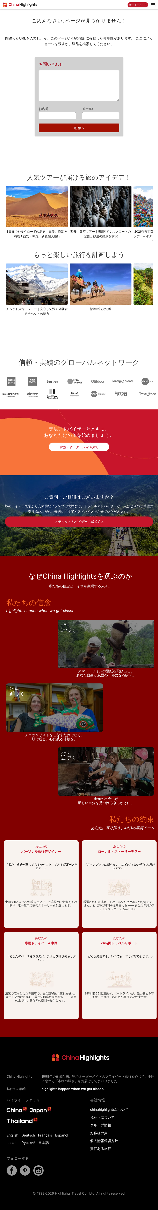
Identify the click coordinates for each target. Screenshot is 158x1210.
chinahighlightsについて (109, 1109)
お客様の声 (99, 1133)
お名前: (44, 109)
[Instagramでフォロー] (38, 1174)
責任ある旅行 (100, 1149)
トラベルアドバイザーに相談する (79, 522)
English (12, 1135)
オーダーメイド (137, 4)
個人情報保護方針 (104, 1141)
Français (45, 1135)
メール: (87, 109)
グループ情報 (100, 1125)
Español (61, 1135)
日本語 (43, 1143)
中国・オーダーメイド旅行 (79, 447)
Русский (28, 1143)
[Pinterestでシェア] (25, 1174)
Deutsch (28, 1135)
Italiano (13, 1143)
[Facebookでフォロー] (12, 1174)
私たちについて (102, 1117)
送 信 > (79, 128)
